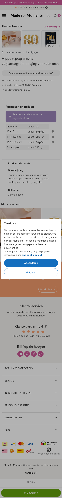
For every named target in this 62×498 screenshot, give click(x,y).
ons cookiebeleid (32, 255)
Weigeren (31, 272)
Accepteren (31, 263)
